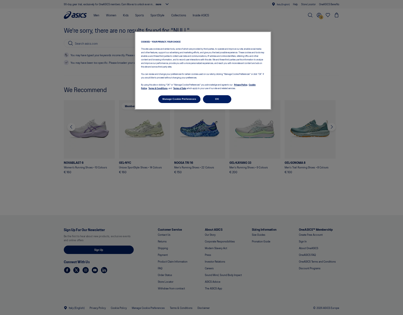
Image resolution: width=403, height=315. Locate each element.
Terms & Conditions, (158, 88)
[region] (203, 70)
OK (217, 99)
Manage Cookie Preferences (179, 99)
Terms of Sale (179, 88)
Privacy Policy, (241, 84)
